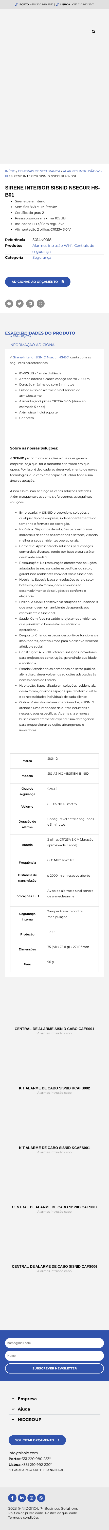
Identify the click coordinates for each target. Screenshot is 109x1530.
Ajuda (24, 1409)
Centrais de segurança (39, 171)
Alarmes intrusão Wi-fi (52, 245)
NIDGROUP (30, 1419)
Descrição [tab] (20, 335)
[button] (93, 31)
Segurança (41, 257)
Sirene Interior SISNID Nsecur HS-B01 (41, 357)
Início (10, 171)
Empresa (27, 1398)
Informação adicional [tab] (33, 344)
